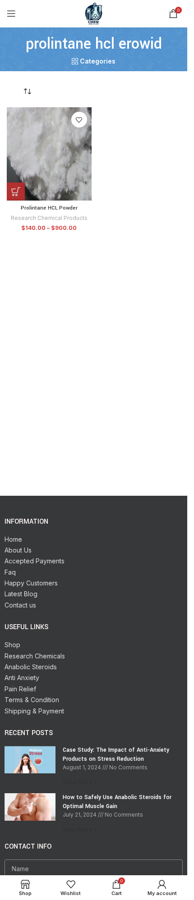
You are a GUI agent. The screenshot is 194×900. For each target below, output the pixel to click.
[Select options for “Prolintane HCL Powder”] (16, 192)
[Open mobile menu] (11, 14)
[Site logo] (93, 13)
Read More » (80, 782)
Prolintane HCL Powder (49, 208)
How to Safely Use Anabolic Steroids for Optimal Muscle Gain (117, 801)
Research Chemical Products (49, 218)
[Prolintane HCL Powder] (49, 154)
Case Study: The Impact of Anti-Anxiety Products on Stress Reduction (116, 754)
